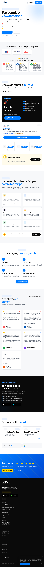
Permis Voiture (4, 510)
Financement (4, 542)
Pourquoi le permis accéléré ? (6, 509)
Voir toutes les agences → (6, 537)
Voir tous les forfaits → (7, 91)
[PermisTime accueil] (5, 2)
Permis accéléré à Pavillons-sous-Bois (8, 507)
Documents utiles (4, 549)
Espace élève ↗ (4, 552)
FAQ (2, 547)
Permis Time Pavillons (6, 522)
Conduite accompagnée (6, 514)
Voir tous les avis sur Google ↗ (35, 296)
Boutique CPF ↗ (4, 544)
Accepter (25, 563)
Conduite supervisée (5, 515)
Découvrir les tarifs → (35, 159)
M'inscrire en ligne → (7, 32)
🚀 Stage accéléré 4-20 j (6, 504)
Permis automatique (5, 512)
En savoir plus (24, 561)
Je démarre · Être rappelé (22, 281)
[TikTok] (5, 499)
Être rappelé (38, 2)
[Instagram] (3, 499)
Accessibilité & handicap (6, 550)
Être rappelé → (36, 234)
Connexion (31, 2)
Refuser (36, 563)
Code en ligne (4, 517)
